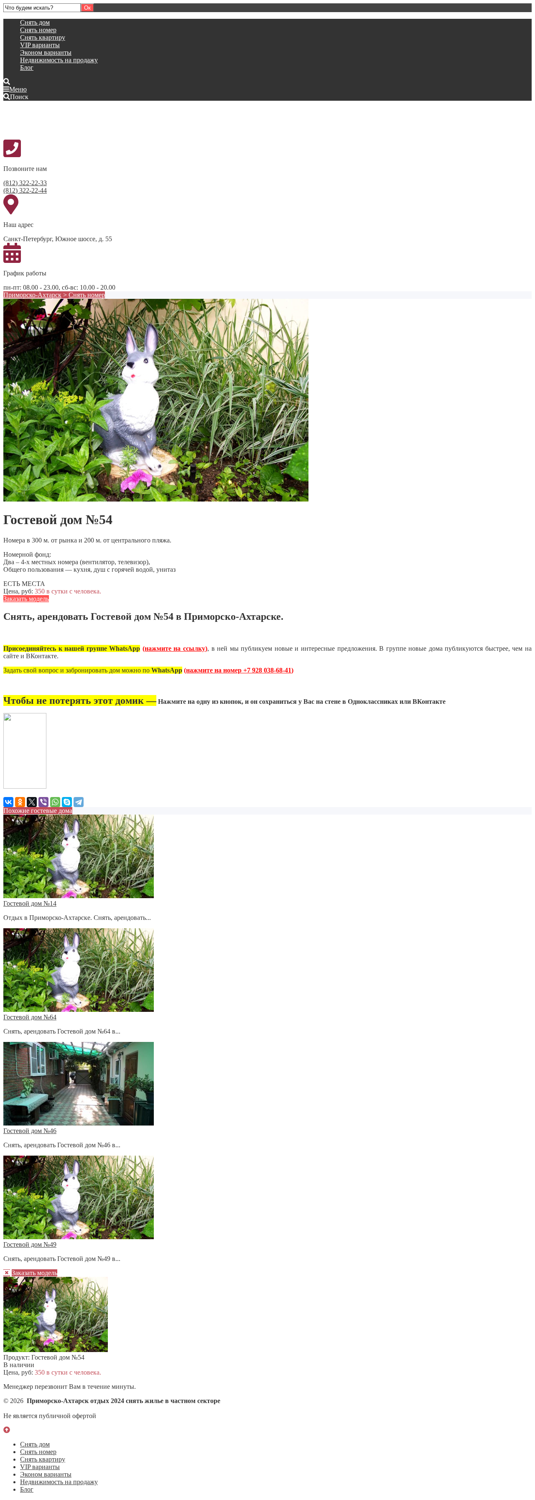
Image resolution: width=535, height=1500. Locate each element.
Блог (26, 67)
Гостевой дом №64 (29, 1017)
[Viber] (43, 802)
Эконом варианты (45, 52)
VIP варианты (40, 44)
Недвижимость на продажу (59, 60)
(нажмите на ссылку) (175, 648)
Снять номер (38, 29)
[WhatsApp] (55, 802)
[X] (32, 802)
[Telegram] (79, 802)
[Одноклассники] (20, 802)
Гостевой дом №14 (29, 903)
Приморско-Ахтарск (32, 294)
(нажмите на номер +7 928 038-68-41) (238, 670)
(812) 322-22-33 (25, 182)
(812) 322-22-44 (25, 190)
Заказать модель (26, 598)
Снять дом (35, 22)
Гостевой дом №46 (29, 1130)
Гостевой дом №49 (29, 1244)
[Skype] (67, 802)
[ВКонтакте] (8, 802)
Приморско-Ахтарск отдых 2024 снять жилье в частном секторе (66, 119)
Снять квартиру (42, 37)
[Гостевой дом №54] (155, 499)
